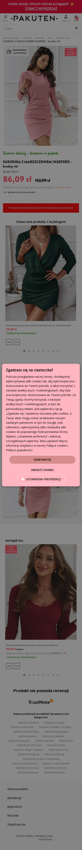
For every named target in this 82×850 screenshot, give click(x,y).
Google (51, 423)
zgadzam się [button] (42, 459)
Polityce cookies (56, 445)
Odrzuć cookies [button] (42, 470)
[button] (41, 479)
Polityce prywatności (19, 450)
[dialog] (41, 425)
